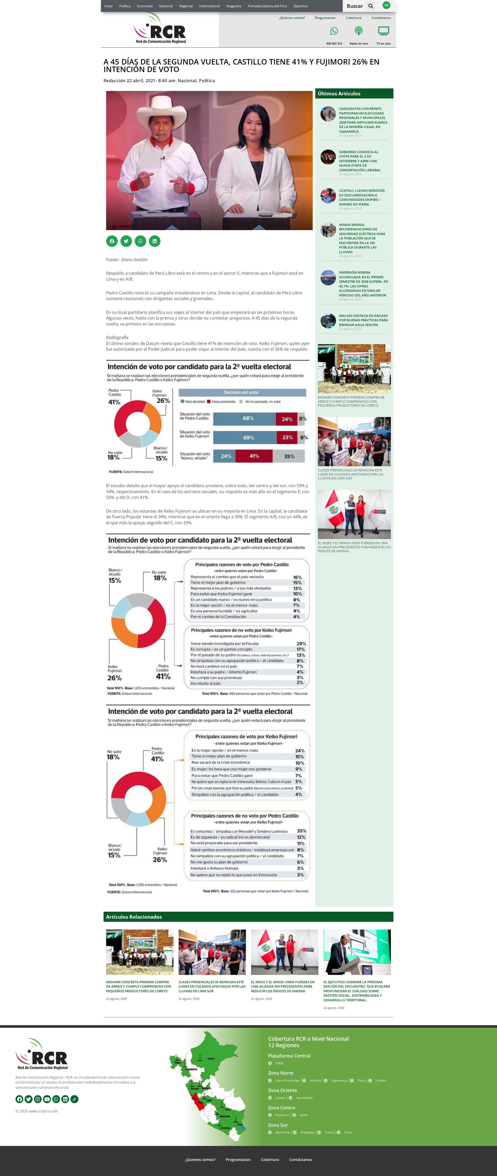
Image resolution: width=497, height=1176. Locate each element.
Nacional (166, 6)
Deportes (301, 6)
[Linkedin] (65, 1099)
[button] (370, 6)
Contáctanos (381, 18)
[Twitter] (28, 1099)
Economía (144, 6)
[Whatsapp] (56, 1099)
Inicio (108, 6)
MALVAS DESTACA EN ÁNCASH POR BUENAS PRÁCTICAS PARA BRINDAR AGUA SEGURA (363, 320)
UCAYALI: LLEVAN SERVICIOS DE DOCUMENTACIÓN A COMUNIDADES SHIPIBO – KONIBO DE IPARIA (362, 197)
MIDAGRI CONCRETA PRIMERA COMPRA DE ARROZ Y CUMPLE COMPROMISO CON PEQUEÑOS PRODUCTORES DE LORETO (351, 401)
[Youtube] (47, 1099)
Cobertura (353, 18)
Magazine (233, 6)
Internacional (209, 6)
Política (124, 6)
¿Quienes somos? (292, 18)
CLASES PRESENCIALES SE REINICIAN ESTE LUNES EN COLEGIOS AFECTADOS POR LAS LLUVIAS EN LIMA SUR (350, 474)
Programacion (325, 18)
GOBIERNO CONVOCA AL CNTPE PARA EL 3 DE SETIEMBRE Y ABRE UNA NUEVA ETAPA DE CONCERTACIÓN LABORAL (360, 161)
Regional (186, 6)
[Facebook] (19, 1099)
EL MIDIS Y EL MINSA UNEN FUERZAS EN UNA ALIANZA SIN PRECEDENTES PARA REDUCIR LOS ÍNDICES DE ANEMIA (354, 547)
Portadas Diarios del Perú (267, 6)
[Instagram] (38, 1099)
